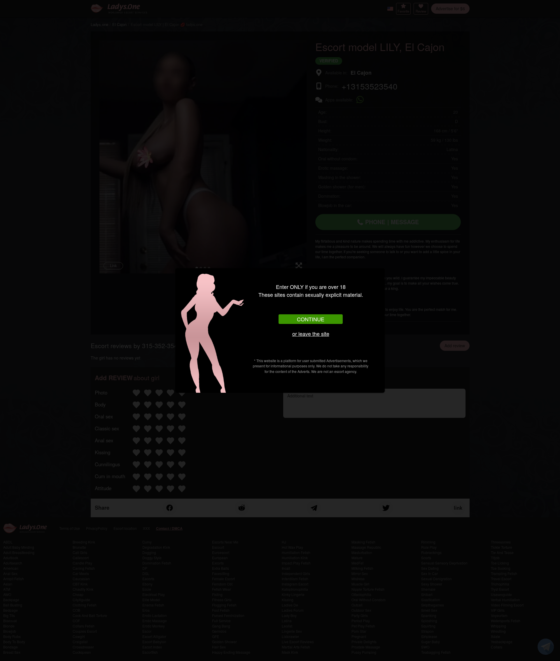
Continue (310, 319)
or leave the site (310, 333)
